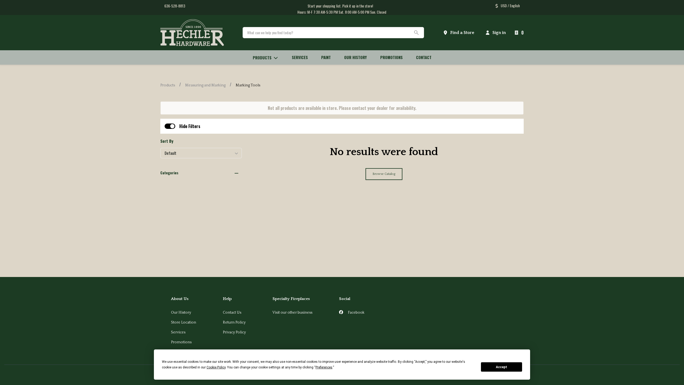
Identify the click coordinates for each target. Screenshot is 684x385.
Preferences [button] (324, 367)
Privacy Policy (234, 332)
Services (178, 332)
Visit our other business (292, 312)
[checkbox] (170, 126)
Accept (501, 367)
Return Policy (234, 322)
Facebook (355, 312)
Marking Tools (248, 85)
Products (167, 85)
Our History (181, 312)
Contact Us (232, 312)
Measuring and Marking (205, 85)
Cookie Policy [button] (216, 367)
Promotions (181, 342)
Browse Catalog (383, 174)
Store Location (183, 322)
